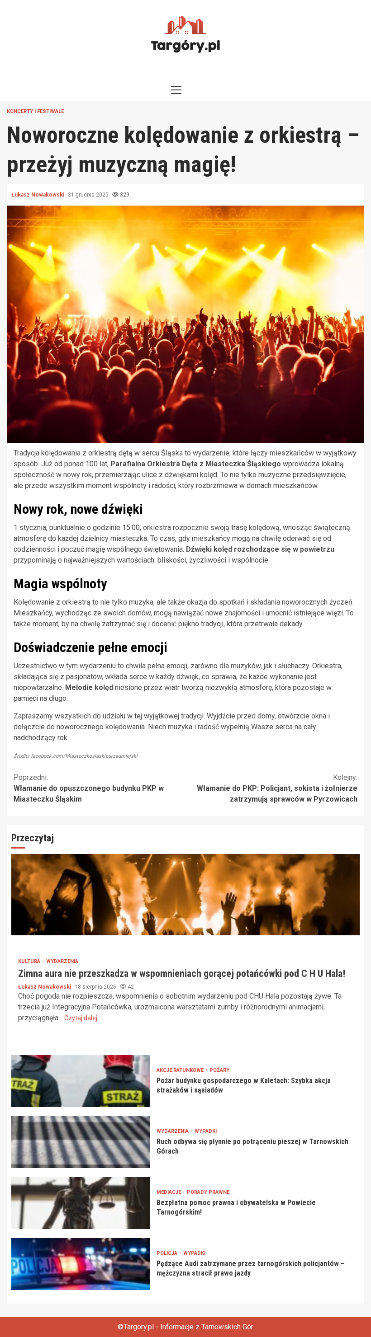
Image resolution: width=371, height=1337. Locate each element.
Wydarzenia (62, 961)
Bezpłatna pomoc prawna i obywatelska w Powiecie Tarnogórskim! (80, 1203)
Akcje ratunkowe (181, 1070)
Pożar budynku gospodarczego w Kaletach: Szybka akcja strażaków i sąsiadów (80, 1081)
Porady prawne (208, 1192)
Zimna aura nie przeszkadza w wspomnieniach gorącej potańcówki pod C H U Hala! (185, 894)
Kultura (30, 961)
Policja (168, 1253)
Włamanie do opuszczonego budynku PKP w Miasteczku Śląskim (89, 788)
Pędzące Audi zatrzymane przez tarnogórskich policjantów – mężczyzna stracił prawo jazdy (80, 1264)
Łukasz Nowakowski (38, 195)
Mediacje (169, 1192)
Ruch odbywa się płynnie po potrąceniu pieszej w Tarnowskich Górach (80, 1142)
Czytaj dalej (80, 1018)
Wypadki (206, 1131)
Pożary (219, 1070)
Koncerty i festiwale (35, 111)
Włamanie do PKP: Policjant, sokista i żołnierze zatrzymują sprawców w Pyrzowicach (277, 788)
